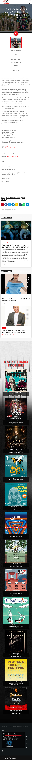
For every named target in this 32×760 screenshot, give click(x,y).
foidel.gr (6, 146)
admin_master (9, 194)
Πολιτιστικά (5, 242)
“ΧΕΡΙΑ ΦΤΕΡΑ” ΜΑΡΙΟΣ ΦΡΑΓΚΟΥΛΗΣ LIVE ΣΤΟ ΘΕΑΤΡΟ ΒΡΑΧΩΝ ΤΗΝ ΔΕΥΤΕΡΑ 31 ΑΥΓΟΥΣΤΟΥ (14, 331)
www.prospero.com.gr (12, 156)
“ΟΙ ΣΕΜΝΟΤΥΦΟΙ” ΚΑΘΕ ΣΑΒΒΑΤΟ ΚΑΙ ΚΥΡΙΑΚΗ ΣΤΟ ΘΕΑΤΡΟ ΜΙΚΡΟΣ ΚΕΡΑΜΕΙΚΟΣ (15, 246)
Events (16, 6)
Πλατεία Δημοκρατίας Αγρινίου (13, 197)
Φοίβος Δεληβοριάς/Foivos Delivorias (12, 148)
